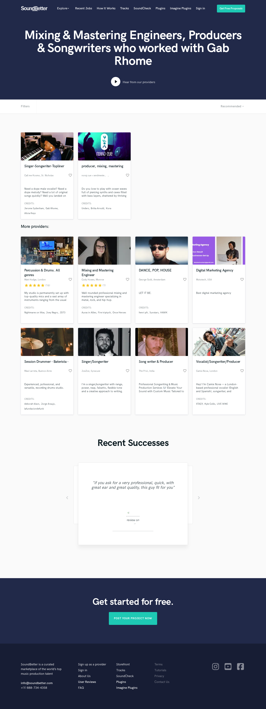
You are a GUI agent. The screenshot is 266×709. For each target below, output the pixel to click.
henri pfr (143, 312)
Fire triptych (104, 312)
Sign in (200, 8)
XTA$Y (199, 404)
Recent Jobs (83, 8)
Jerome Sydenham (34, 208)
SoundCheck (142, 8)
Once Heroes (119, 312)
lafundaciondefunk (34, 408)
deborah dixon (31, 404)
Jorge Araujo (48, 404)
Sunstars (154, 312)
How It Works (106, 8)
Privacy (159, 676)
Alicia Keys (30, 213)
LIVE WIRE (222, 404)
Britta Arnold (97, 208)
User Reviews (87, 682)
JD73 (62, 312)
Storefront (123, 664)
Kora (108, 208)
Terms (158, 664)
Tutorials (160, 670)
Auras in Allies (89, 312)
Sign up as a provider (92, 664)
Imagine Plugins (180, 8)
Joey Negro (52, 312)
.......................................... (133, 530)
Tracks (124, 8)
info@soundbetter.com (37, 683)
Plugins (160, 8)
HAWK (163, 312)
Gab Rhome (52, 208)
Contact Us (161, 682)
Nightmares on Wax (34, 312)
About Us (84, 676)
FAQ (81, 688)
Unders (85, 208)
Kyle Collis (209, 404)
